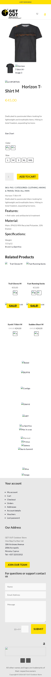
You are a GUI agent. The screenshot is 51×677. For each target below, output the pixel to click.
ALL (22, 191)
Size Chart (9, 133)
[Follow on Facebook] (22, 660)
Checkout (11, 499)
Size (7, 155)
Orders (10, 503)
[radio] (8, 148)
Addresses (11, 507)
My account (12, 492)
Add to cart (27, 176)
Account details (14, 510)
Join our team (17, 564)
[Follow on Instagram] (28, 660)
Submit (38, 629)
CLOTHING (33, 187)
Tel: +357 (14, 554)
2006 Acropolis (12, 547)
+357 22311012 (25, 2)
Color (8, 143)
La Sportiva (16, 246)
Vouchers (11, 514)
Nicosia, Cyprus (12, 551)
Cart (9, 496)
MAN (27, 191)
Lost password (13, 518)
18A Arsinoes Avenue (14, 544)
